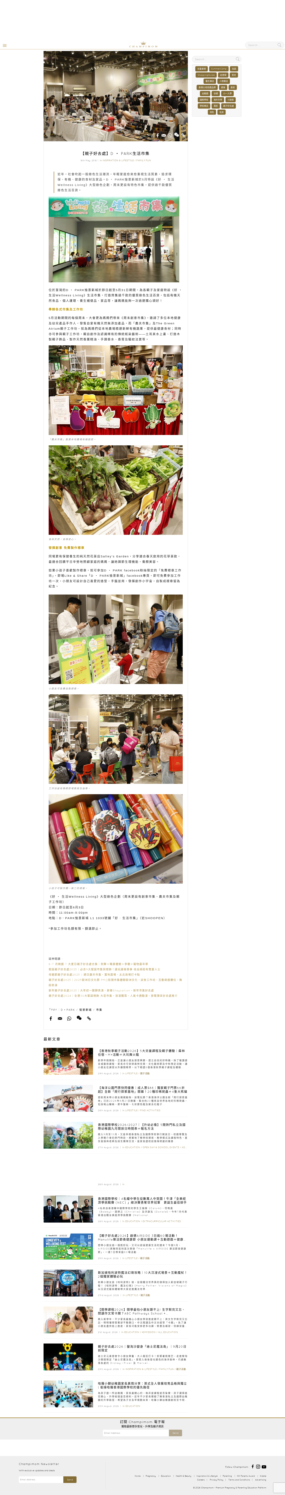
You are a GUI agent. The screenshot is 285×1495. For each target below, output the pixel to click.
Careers (201, 1480)
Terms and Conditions (239, 1480)
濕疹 (216, 106)
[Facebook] (252, 1466)
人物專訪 (223, 81)
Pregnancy (151, 1476)
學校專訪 (204, 106)
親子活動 (145, 1073)
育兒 (234, 75)
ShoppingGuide (206, 75)
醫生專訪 (210, 81)
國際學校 (204, 100)
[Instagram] (258, 1466)
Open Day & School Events (161, 1147)
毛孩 (221, 112)
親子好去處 (228, 106)
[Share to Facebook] (158, 134)
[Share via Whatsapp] (170, 134)
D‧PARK (68, 1009)
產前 (233, 87)
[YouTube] (264, 1466)
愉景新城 (85, 1009)
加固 (234, 68)
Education (132, 1147)
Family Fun (143, 160)
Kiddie (263, 1476)
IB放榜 (230, 100)
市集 (99, 1009)
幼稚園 (205, 93)
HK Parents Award (246, 1476)
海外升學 (218, 100)
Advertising (260, 1480)
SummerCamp (219, 68)
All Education (168, 1332)
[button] (4, 45)
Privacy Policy (216, 1480)
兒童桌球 (201, 68)
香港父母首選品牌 (207, 87)
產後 (223, 87)
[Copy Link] (183, 134)
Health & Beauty (183, 1476)
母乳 (212, 112)
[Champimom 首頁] (122, 46)
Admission (149, 1332)
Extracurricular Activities (162, 1221)
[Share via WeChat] (176, 133)
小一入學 (227, 93)
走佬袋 (223, 75)
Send (175, 1433)
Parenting (227, 1476)
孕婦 (216, 93)
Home (138, 1476)
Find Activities (150, 1110)
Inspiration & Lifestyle (118, 160)
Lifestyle (131, 1073)
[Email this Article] (164, 134)
